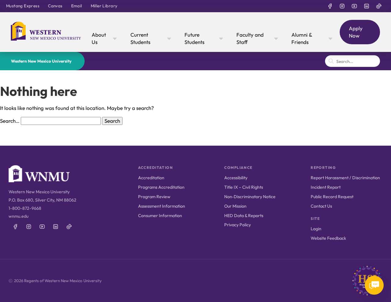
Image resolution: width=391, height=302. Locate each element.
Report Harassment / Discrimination (345, 177)
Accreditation (151, 177)
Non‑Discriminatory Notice (250, 196)
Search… (10, 121)
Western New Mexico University (41, 61)
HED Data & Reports (243, 215)
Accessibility (235, 177)
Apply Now (356, 32)
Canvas (55, 6)
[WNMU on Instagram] (342, 6)
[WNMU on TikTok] (379, 6)
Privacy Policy (237, 224)
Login (316, 228)
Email (76, 6)
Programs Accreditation (161, 187)
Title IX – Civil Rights (243, 187)
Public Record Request (332, 196)
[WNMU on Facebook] (330, 6)
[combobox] (352, 61)
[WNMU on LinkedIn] (366, 6)
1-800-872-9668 (25, 208)
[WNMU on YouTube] (354, 6)
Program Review (154, 196)
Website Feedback (328, 238)
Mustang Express (22, 6)
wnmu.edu (18, 216)
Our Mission (235, 206)
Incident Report (326, 187)
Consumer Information (160, 215)
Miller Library (104, 6)
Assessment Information (161, 206)
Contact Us (321, 206)
